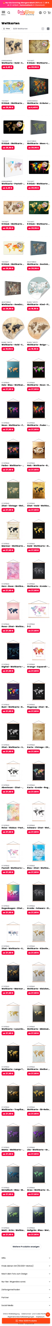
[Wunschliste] (44, 12)
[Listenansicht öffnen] (42, 28)
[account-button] (40, 12)
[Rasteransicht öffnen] (48, 28)
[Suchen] (8, 12)
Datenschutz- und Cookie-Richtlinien (35, 1314)
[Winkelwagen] (49, 12)
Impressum (40, 1317)
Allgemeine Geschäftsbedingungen (21, 1317)
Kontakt (32, 1320)
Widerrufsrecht (22, 1320)
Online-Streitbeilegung (11, 1314)
